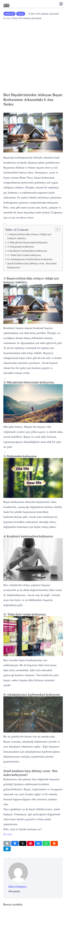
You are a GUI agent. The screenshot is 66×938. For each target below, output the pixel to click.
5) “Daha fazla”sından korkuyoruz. (24, 255)
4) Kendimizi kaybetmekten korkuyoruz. (27, 250)
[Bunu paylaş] (15, 843)
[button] (61, 4)
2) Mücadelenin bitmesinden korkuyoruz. (27, 242)
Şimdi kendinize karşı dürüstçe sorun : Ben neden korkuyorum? (31, 265)
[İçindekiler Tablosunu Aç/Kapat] (56, 229)
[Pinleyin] (30, 843)
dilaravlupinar (17, 886)
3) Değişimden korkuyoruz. (20, 246)
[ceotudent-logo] (6, 3)
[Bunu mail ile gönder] (7, 843)
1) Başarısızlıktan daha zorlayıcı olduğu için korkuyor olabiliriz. (29, 236)
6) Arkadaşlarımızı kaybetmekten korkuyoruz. (30, 259)
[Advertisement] (33, 55)
